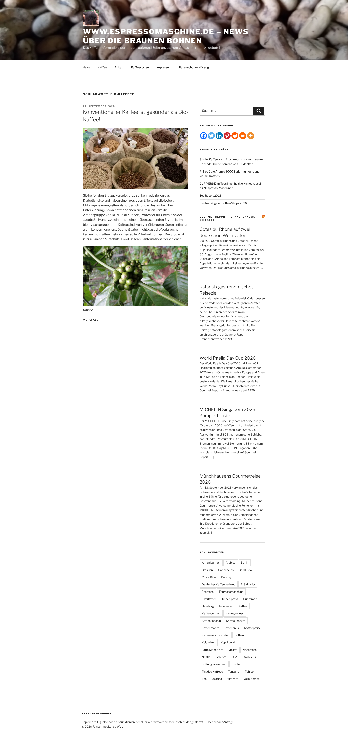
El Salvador (248, 584)
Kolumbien (208, 642)
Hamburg (208, 606)
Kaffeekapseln (211, 620)
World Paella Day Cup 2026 (228, 358)
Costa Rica (209, 577)
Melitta (232, 649)
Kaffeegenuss (235, 613)
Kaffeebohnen (211, 613)
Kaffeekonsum (235, 620)
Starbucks (249, 657)
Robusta (220, 657)
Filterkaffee (209, 599)
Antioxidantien (211, 562)
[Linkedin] (219, 135)
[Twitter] (211, 135)
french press (230, 599)
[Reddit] (234, 135)
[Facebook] (203, 135)
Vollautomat (251, 678)
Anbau (119, 67)
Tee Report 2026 (210, 195)
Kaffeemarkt (210, 628)
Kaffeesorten (140, 67)
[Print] (242, 135)
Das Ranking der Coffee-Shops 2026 (223, 203)
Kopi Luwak (228, 642)
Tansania (234, 671)
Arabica (231, 562)
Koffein (239, 635)
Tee (204, 678)
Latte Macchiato (212, 649)
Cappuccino (226, 570)
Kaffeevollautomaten (215, 635)
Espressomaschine (231, 591)
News (86, 67)
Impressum (163, 67)
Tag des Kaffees (212, 671)
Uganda (217, 678)
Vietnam (232, 678)
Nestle (206, 657)
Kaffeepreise (252, 628)
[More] (250, 135)
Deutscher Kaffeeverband (218, 584)
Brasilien (207, 570)
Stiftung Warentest (214, 664)
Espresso (208, 591)
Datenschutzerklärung (194, 67)
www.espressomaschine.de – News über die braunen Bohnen (166, 36)
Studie (236, 664)
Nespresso (250, 649)
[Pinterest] (227, 135)
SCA (234, 657)
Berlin (244, 562)
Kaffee (102, 67)
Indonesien (226, 606)
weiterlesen (91, 319)
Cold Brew (245, 570)
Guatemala (250, 599)
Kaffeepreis (231, 628)
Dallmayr (227, 577)
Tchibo (249, 671)
